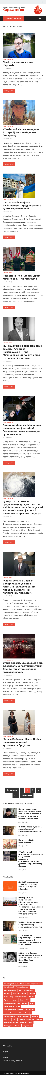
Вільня (31, 997)
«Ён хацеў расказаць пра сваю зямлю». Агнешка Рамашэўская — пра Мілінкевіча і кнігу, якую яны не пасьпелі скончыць (22, 351)
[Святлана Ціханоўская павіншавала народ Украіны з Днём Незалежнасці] (23, 186)
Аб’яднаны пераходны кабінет (30, 984)
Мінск (21, 1013)
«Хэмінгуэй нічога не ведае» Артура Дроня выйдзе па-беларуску (21, 132)
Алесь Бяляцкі (9, 987)
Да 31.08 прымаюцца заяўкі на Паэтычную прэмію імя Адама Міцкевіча (28, 885)
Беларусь (7, 993)
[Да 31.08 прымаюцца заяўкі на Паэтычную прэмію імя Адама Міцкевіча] (10, 882)
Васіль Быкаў (8, 997)
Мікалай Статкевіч (10, 1013)
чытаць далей (8, 90)
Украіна (39, 1019)
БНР (20, 990)
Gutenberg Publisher (11, 984)
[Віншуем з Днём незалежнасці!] (10, 840)
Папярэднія (12, 790)
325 (16, 795)
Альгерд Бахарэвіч (22, 987)
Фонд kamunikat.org (11, 1023)
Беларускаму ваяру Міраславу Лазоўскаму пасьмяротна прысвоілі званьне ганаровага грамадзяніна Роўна (29, 813)
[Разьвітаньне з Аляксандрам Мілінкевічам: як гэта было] (23, 259)
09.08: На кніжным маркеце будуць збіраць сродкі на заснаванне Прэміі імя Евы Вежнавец (30, 957)
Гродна (15, 1000)
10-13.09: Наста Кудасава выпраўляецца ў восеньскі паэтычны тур (30, 829)
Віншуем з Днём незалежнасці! (26, 841)
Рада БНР (7, 1019)
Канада (24, 1003)
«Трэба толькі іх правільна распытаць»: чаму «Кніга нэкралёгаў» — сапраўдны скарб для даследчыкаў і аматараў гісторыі (30, 859)
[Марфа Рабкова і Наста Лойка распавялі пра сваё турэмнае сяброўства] (23, 723)
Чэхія (30, 1023)
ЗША (27, 1000)
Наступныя (27, 795)
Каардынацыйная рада (12, 1003)
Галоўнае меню (14, 18)
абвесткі (17, 1026)
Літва (18, 1006)
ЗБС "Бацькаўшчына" (22, 1073)
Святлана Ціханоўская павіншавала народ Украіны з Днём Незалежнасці (22, 205)
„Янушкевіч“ (27, 1026)
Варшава (32, 993)
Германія (7, 1000)
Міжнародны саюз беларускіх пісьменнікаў (19, 1010)
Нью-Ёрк (28, 1013)
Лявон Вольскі (9, 1006)
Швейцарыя (8, 1026)
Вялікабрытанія (20, 997)
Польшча (35, 1016)
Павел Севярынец (23, 1016)
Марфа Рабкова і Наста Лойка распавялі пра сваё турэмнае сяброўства (22, 742)
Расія (14, 1019)
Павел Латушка (9, 1016)
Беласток (16, 993)
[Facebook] (43, 2)
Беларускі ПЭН (29, 990)
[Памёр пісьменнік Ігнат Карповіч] (23, 46)
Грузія (22, 1000)
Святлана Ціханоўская (26, 1019)
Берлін (23, 993)
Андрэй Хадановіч (10, 990)
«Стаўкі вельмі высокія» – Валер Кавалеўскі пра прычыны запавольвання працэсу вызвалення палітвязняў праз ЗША (19, 586)
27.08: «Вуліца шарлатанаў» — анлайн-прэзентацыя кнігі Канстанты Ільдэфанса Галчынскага (30, 940)
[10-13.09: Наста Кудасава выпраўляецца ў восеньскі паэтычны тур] (10, 827)
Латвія (32, 1003)
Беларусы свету (8, 59)
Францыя (23, 1023)
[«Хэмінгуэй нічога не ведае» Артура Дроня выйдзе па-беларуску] (23, 113)
